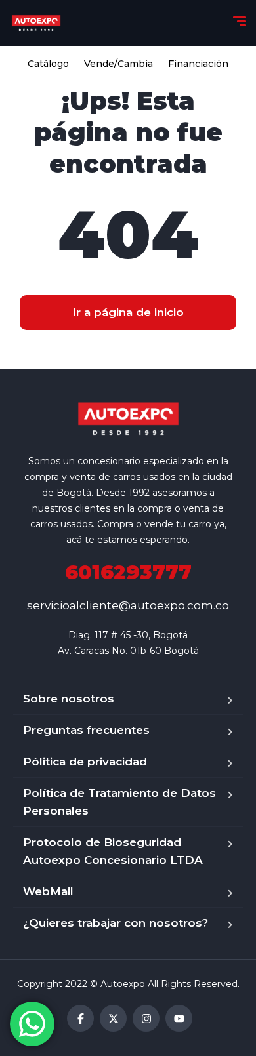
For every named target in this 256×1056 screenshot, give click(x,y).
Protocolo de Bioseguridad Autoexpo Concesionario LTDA (113, 851)
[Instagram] (146, 1018)
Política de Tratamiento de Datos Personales (119, 801)
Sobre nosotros (68, 698)
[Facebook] (80, 1018)
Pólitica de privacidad (85, 761)
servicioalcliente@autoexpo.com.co (128, 605)
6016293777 (128, 572)
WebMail (48, 891)
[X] (113, 1018)
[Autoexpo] (36, 22)
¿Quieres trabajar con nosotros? (115, 922)
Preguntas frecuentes (86, 730)
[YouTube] (178, 1018)
